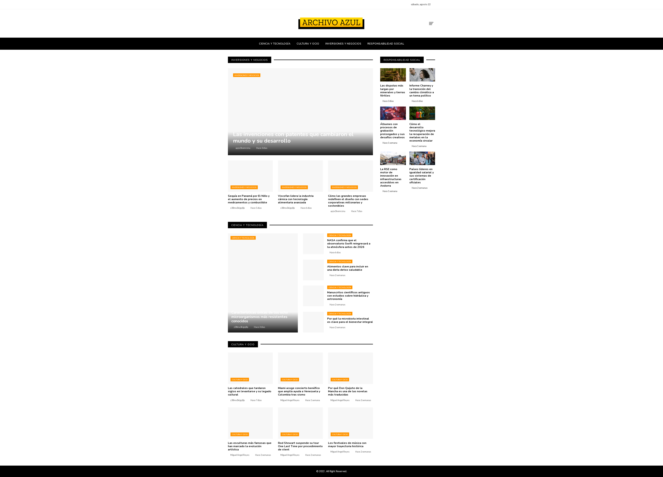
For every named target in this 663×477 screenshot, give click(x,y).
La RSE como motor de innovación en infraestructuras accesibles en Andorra (390, 177)
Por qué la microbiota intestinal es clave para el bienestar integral (350, 320)
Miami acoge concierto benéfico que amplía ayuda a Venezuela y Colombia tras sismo (299, 391)
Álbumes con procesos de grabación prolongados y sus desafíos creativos (392, 130)
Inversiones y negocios (246, 75)
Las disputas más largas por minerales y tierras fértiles (392, 91)
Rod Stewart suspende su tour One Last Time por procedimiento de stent (300, 446)
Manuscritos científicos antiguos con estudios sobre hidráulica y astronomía (348, 296)
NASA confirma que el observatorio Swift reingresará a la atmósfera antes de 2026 (348, 243)
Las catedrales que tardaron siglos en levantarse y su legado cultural (249, 391)
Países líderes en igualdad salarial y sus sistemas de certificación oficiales (421, 175)
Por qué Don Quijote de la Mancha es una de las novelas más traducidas (347, 391)
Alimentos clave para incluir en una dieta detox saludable (347, 268)
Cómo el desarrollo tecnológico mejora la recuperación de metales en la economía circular (422, 132)
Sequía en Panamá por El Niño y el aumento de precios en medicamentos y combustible (249, 199)
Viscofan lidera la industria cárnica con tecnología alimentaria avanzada (296, 199)
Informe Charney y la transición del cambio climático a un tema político (421, 91)
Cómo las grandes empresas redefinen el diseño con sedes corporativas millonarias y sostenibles (348, 201)
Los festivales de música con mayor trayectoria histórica (347, 444)
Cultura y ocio (240, 379)
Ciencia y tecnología (243, 238)
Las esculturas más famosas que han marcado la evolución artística (249, 446)
